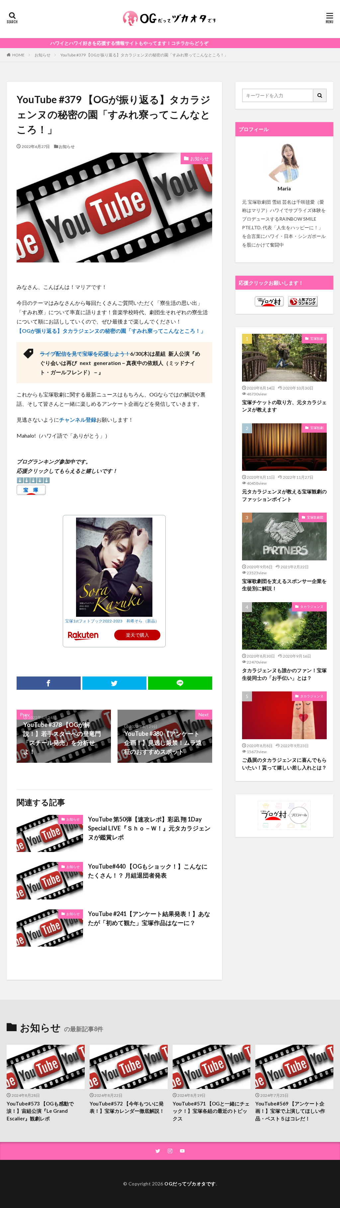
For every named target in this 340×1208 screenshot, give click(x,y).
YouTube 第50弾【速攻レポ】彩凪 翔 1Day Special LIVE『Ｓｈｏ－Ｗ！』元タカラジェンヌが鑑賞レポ (149, 828)
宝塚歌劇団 (315, 517)
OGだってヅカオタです (190, 1183)
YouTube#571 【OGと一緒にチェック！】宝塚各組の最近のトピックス (211, 1111)
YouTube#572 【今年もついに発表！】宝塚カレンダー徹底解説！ (127, 1107)
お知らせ (42, 54)
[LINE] (180, 683)
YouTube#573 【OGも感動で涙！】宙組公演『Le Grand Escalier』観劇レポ (40, 1111)
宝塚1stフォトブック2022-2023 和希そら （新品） (112, 620)
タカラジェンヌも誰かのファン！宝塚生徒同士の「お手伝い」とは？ (284, 674)
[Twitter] (114, 683)
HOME (18, 55)
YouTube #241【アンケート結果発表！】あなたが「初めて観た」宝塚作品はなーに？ (149, 918)
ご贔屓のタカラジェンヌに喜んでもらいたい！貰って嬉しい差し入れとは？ (284, 763)
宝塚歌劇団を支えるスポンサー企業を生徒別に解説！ (284, 585)
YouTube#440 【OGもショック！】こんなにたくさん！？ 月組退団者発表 (148, 871)
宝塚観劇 (316, 338)
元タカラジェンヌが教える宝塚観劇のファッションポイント (284, 495)
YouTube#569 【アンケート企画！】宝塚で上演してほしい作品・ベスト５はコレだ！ (290, 1111)
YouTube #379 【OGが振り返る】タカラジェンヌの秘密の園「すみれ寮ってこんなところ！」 (144, 54)
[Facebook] (49, 683)
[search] (320, 95)
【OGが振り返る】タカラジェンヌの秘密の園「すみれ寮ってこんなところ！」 (111, 330)
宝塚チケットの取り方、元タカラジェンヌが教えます (284, 406)
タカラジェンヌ (311, 606)
